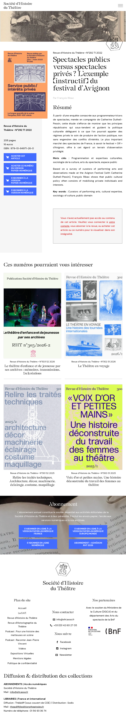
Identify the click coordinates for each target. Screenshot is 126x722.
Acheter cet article (18, 157)
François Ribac (65, 98)
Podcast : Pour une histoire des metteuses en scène (22, 633)
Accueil (22, 608)
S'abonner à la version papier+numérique (21, 180)
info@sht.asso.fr (65, 619)
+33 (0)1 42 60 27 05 (65, 625)
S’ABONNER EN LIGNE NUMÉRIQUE (38, 544)
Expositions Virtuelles (22, 653)
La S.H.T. (22, 613)
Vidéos (22, 648)
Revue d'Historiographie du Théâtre (22, 624)
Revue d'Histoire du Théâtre (22, 618)
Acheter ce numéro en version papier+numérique (22, 168)
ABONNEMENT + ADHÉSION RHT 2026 (88, 544)
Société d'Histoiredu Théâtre (63, 585)
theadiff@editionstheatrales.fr (27, 706)
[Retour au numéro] (25, 85)
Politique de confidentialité (22, 663)
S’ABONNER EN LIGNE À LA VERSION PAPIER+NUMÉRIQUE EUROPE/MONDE (88, 531)
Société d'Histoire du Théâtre (18, 5)
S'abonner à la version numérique (22, 191)
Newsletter (65, 654)
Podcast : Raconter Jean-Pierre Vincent (22, 642)
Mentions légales (22, 658)
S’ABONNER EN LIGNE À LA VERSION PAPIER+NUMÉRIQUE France (38, 531)
